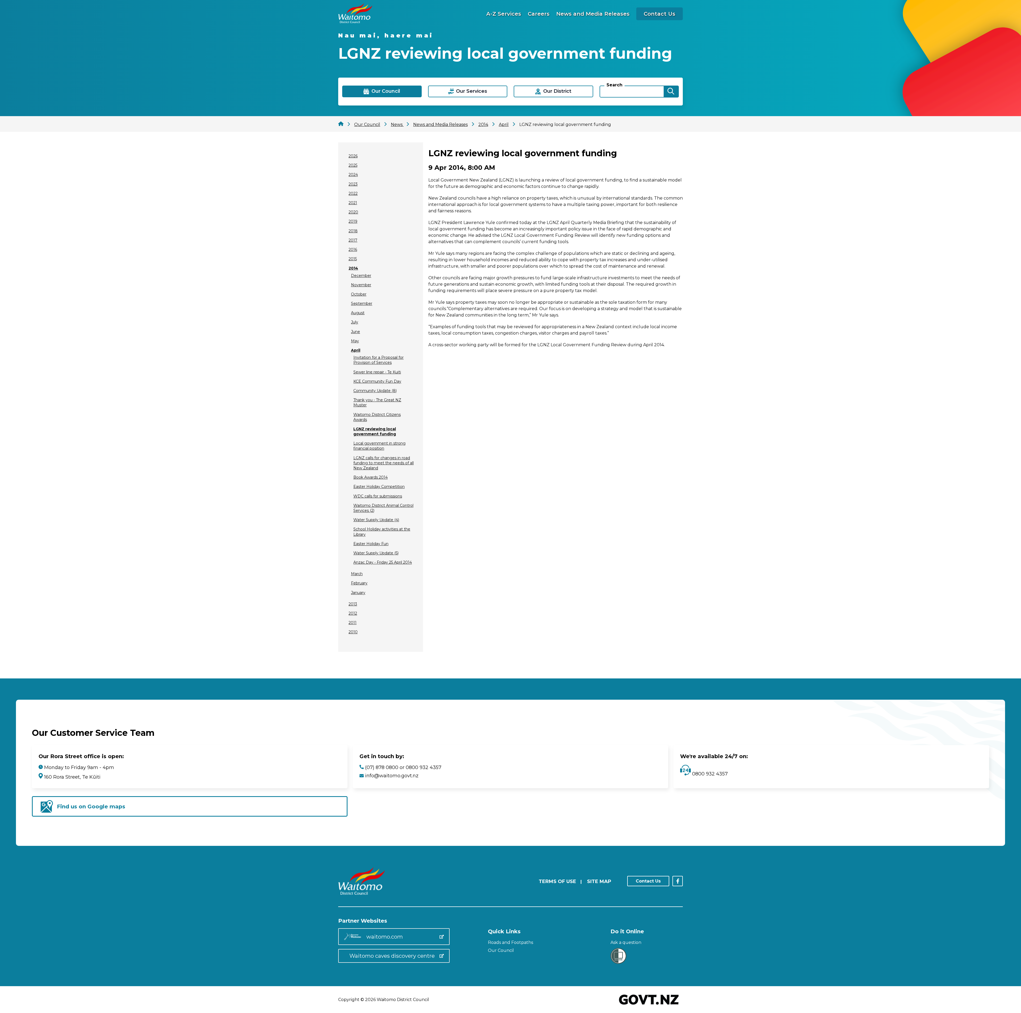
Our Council (501, 950)
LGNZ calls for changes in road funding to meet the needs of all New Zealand (383, 462)
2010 (353, 632)
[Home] (355, 21)
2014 (353, 268)
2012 (353, 613)
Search (614, 84)
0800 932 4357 (709, 774)
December (361, 275)
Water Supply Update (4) (376, 519)
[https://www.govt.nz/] (649, 1005)
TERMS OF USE (557, 881)
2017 (353, 240)
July (354, 322)
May (355, 341)
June (355, 331)
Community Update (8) (375, 390)
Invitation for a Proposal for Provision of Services (378, 360)
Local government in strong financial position (379, 446)
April (355, 350)
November (361, 284)
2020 (353, 212)
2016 (353, 249)
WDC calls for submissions (377, 496)
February (359, 583)
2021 (353, 202)
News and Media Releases (593, 14)
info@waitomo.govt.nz (392, 776)
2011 (353, 622)
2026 (353, 156)
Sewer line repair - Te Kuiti (377, 372)
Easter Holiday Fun (370, 543)
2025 (353, 165)
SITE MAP (599, 881)
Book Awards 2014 (370, 477)
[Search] (670, 91)
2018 (353, 231)
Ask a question (625, 942)
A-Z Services (503, 14)
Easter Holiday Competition (379, 486)
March (357, 573)
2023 (353, 184)
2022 (353, 193)
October (358, 294)
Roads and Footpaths (510, 942)
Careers (539, 14)
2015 (353, 258)
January (358, 592)
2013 (353, 604)
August (358, 312)
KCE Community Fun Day (377, 381)
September (361, 303)
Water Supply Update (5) (376, 553)
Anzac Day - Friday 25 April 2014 (382, 562)
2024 (353, 174)
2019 (353, 221)
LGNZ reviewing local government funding (374, 431)
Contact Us (659, 14)
